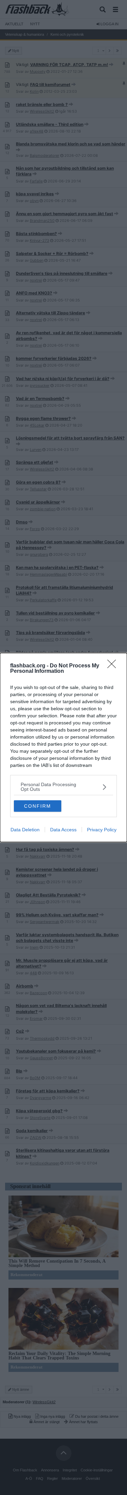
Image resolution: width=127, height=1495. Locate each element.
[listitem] (63, 787)
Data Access (63, 829)
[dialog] (63, 747)
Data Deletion (25, 829)
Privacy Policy (102, 829)
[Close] (113, 666)
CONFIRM (37, 806)
